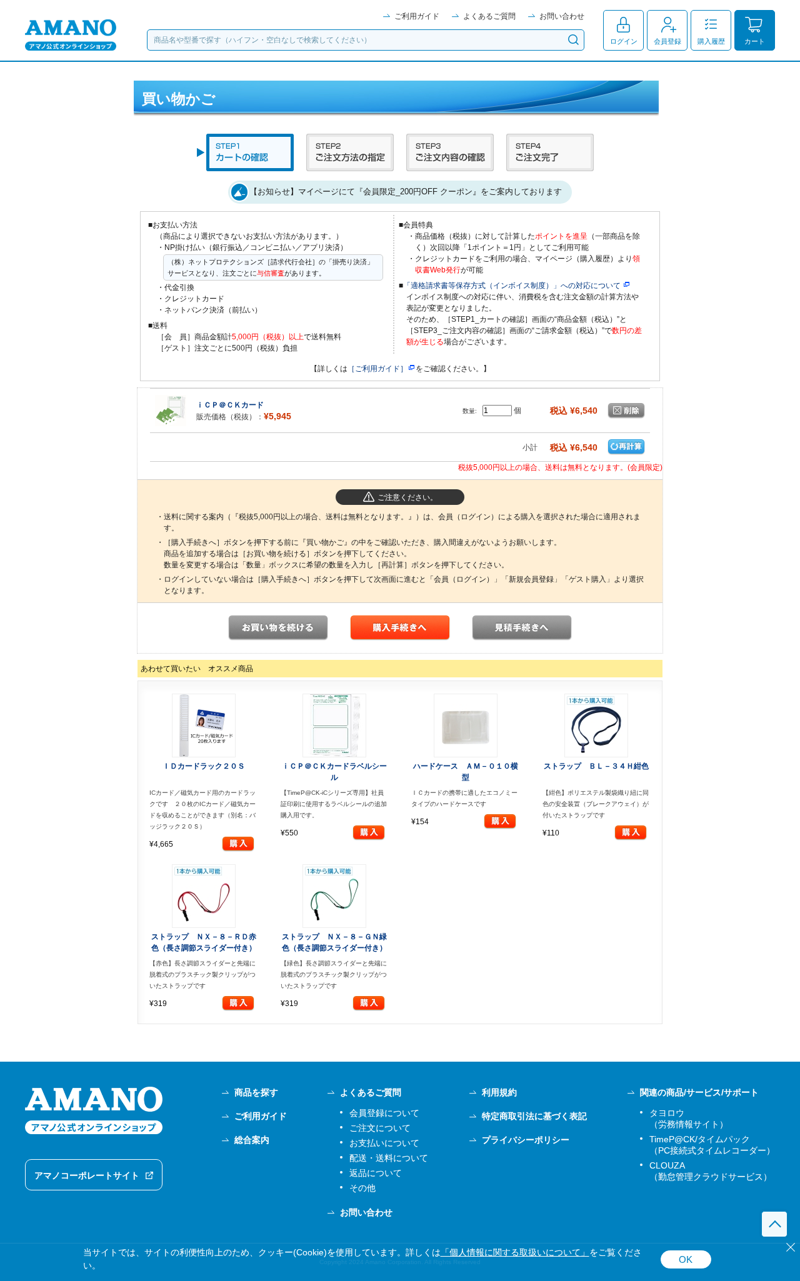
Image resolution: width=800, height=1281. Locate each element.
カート (754, 41)
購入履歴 (711, 41)
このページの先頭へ (774, 1224)
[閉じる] (790, 1247)
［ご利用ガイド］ (378, 368)
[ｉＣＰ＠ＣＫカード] (170, 410)
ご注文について (380, 1128)
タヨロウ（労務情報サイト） (688, 1118)
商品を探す (256, 1092)
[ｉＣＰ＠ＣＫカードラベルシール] (335, 725)
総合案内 (251, 1140)
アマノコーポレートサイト (86, 1175)
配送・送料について (388, 1158)
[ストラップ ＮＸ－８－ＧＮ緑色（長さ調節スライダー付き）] (335, 896)
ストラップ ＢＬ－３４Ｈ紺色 (596, 766)
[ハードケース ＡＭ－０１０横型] (465, 725)
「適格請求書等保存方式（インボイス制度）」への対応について (512, 285)
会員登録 (667, 41)
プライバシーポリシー (525, 1140)
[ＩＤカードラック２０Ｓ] (203, 725)
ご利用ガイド (416, 16)
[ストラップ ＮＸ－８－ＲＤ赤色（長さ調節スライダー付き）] (203, 896)
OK (685, 1259)
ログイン (624, 41)
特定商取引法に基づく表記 (534, 1116)
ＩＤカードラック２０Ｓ (203, 766)
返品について (375, 1173)
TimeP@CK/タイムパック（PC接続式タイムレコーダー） (712, 1144)
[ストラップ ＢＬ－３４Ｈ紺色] (596, 725)
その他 (362, 1188)
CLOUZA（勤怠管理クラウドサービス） (710, 1171)
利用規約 (499, 1092)
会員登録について (384, 1113)
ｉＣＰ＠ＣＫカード (230, 405)
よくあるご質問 (489, 16)
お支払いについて (384, 1143)
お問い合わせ (561, 16)
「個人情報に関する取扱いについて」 (515, 1252)
